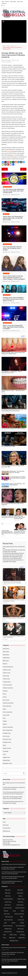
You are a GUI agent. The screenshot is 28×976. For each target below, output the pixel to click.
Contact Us (4, 3)
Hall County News (7, 706)
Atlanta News (6, 214)
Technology (5, 751)
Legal (4, 718)
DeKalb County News (8, 687)
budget (9, 151)
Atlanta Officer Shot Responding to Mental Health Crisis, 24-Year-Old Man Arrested (13, 218)
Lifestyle (5, 721)
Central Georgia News (8, 666)
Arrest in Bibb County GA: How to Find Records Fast (14, 783)
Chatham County (7, 669)
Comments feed (6, 828)
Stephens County (7, 748)
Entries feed (5, 825)
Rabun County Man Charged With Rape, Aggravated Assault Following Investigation (13, 327)
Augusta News (6, 657)
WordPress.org (6, 831)
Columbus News (7, 681)
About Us (7, 1)
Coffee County (6, 678)
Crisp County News (7, 684)
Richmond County (7, 739)
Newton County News (8, 727)
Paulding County (7, 294)
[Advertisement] (14, 33)
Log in (4, 822)
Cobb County (6, 675)
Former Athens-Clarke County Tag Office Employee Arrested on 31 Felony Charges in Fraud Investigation (14, 277)
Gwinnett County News (8, 703)
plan (13, 155)
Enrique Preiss (7, 194)
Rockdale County (7, 742)
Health (4, 709)
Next (23, 169)
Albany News (6, 648)
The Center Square (7, 60)
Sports (4, 745)
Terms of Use (20, 1)
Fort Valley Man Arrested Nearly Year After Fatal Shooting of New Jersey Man (14, 788)
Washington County (7, 763)
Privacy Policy (13, 1)
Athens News (6, 273)
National (5, 724)
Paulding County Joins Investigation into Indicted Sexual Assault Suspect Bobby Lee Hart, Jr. (13, 299)
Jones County (6, 715)
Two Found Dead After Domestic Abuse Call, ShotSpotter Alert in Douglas (12, 248)
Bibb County (6, 660)
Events (4, 693)
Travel (4, 754)
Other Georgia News (7, 61)
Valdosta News (6, 760)
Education (5, 691)
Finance (5, 697)
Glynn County (6, 700)
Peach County (6, 736)
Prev (5, 169)
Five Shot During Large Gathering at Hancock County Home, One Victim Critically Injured (13, 191)
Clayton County (6, 672)
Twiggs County (6, 757)
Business (5, 663)
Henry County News (7, 712)
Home (3, 1)
